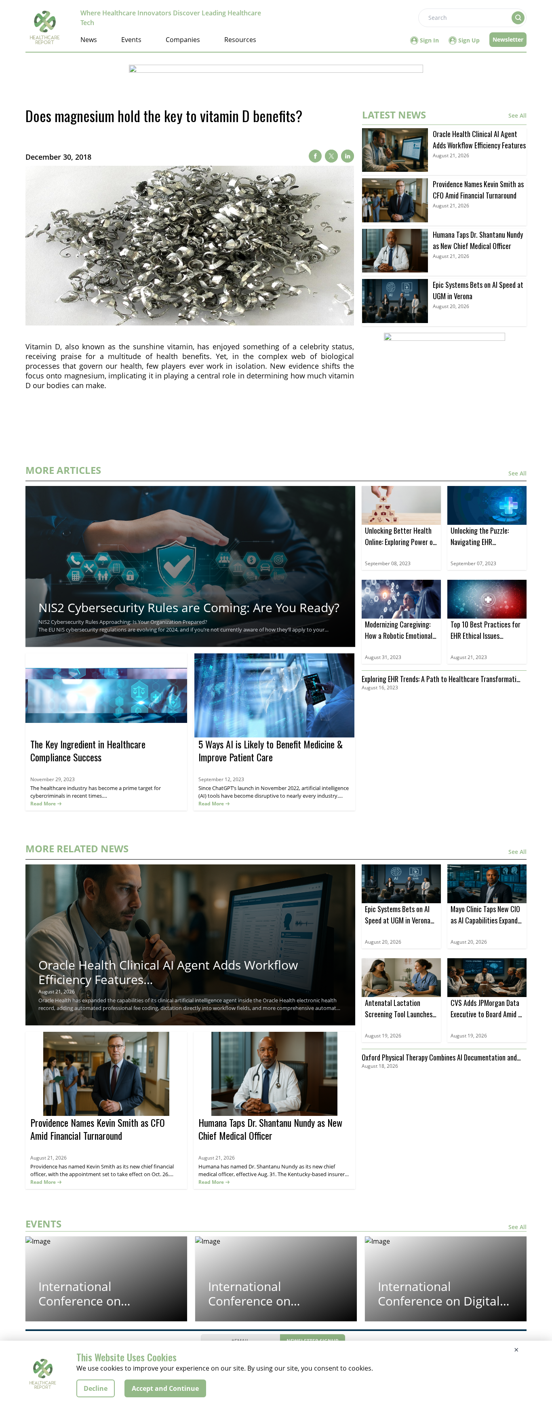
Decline (95, 1388)
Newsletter (508, 39)
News (88, 39)
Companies (183, 39)
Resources (240, 39)
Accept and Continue (165, 1388)
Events (131, 39)
